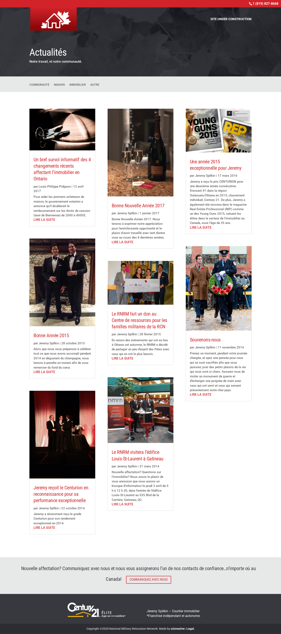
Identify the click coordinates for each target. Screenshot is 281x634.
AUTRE (94, 84)
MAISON (59, 84)
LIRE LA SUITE (44, 220)
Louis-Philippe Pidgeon (55, 186)
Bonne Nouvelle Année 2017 (138, 206)
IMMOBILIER (77, 84)
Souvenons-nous (205, 340)
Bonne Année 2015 (51, 335)
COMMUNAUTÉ (39, 84)
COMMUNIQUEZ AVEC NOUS (149, 579)
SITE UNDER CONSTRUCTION (231, 19)
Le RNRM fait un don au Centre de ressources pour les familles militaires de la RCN (139, 320)
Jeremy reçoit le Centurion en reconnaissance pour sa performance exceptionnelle (61, 494)
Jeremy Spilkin (49, 343)
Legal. (191, 628)
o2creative (178, 628)
